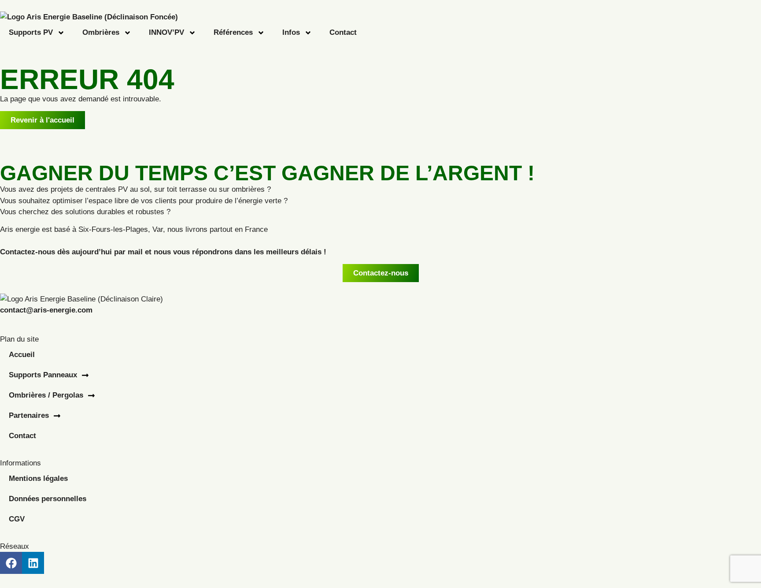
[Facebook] (11, 563)
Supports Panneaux (43, 375)
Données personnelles (47, 499)
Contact (343, 32)
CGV (17, 519)
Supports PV (31, 32)
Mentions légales (38, 478)
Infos (291, 32)
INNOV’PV (166, 32)
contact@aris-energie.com (46, 310)
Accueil (22, 354)
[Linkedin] (33, 563)
